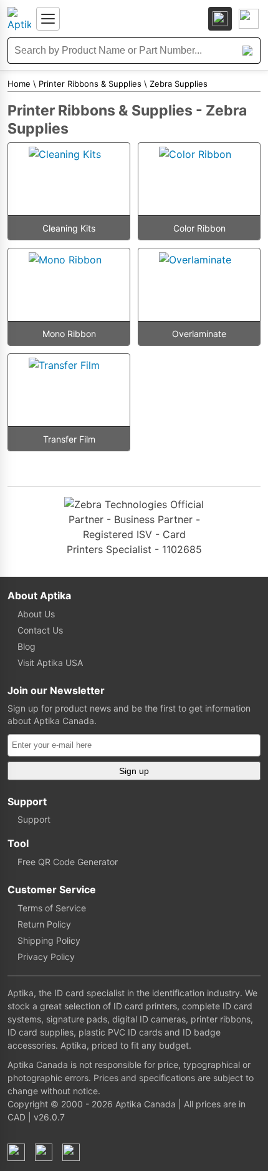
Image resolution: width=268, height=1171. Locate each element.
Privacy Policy (46, 956)
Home (19, 84)
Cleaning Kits (68, 228)
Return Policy (44, 924)
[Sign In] (220, 19)
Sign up (134, 771)
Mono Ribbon (69, 333)
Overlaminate (199, 333)
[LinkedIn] (43, 1152)
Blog (26, 646)
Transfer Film (69, 439)
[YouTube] (71, 1152)
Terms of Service (51, 908)
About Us (36, 614)
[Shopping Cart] (249, 19)
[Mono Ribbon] (69, 284)
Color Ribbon (199, 228)
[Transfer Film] (69, 390)
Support (33, 819)
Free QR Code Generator (67, 861)
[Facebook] (16, 1152)
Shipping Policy (48, 940)
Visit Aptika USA (50, 662)
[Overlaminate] (199, 284)
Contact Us (40, 630)
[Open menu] (48, 19)
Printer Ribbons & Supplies (90, 84)
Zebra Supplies (179, 84)
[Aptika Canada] (19, 19)
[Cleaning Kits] (69, 179)
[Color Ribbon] (199, 179)
